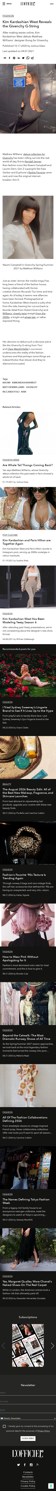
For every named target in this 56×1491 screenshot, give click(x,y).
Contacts (28, 1472)
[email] (5, 58)
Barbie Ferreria (36, 172)
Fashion (8, 15)
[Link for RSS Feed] (37, 1465)
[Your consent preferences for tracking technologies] (51, 1486)
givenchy (31, 387)
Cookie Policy (28, 1486)
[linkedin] (18, 58)
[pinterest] (14, 58)
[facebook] (9, 58)
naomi (6, 382)
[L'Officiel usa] (28, 4)
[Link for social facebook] (24, 1465)
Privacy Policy (43, 1431)
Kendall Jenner (33, 161)
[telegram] (32, 58)
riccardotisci (11, 392)
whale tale (30, 317)
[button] (53, 1346)
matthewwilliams (13, 387)
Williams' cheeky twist (15, 313)
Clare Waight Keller (18, 349)
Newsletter (28, 1476)
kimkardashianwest (24, 382)
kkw (23, 392)
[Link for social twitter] (18, 1465)
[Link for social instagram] (31, 1465)
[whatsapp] (28, 58)
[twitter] (23, 58)
